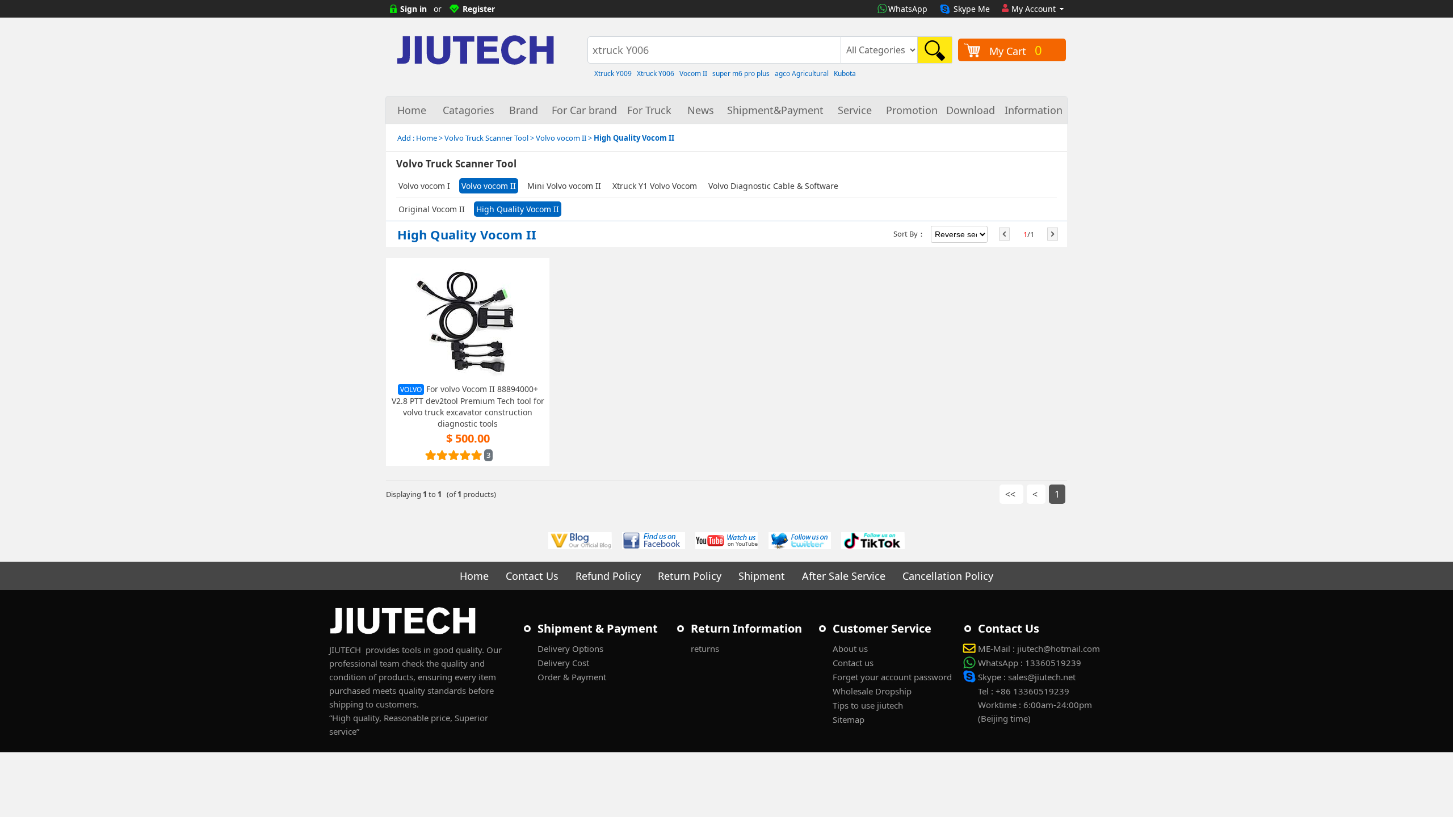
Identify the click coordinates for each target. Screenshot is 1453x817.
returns (705, 648)
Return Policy (689, 576)
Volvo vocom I (424, 185)
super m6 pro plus (741, 73)
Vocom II (693, 73)
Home (411, 110)
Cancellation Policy (947, 576)
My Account (1033, 8)
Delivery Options (570, 648)
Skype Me (972, 8)
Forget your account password (892, 677)
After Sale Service (843, 576)
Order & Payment (571, 677)
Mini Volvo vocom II (564, 185)
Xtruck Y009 (613, 73)
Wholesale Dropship (872, 691)
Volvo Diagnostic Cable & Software (773, 185)
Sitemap (848, 719)
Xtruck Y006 (655, 73)
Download (970, 110)
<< (1011, 494)
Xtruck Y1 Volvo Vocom (654, 185)
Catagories (468, 110)
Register (479, 8)
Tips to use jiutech (868, 705)
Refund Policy (608, 576)
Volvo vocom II (488, 185)
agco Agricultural (802, 73)
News (700, 110)
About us (850, 648)
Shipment (761, 576)
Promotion (912, 110)
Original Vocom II (431, 209)
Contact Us (532, 576)
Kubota (845, 73)
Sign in (413, 8)
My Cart (1015, 49)
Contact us (853, 662)
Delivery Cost (563, 662)
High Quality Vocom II (517, 209)
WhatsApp (907, 8)
